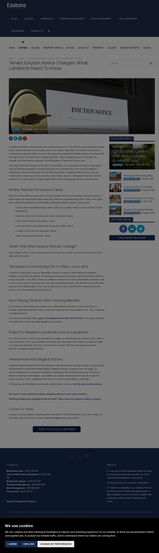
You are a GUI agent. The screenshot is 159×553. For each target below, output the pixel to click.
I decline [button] (28, 544)
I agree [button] (12, 544)
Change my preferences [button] (56, 544)
